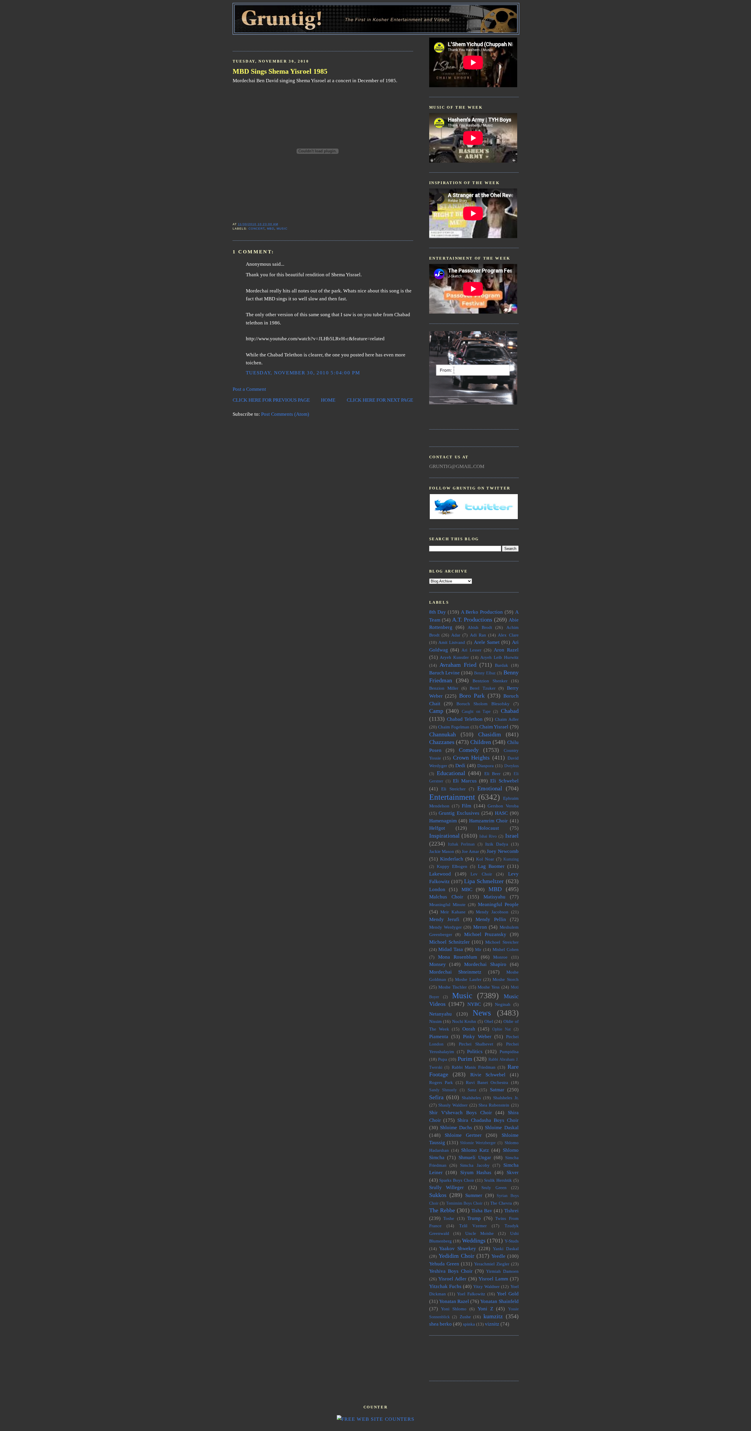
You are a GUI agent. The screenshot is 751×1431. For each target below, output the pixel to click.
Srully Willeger (446, 1187)
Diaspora (485, 765)
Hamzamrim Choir (488, 821)
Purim (465, 1058)
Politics (475, 1051)
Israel (512, 835)
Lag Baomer (491, 866)
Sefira (436, 1097)
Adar (455, 634)
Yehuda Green (444, 1264)
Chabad (510, 711)
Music (282, 228)
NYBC (474, 1004)
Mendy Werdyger (445, 927)
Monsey (437, 964)
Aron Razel (506, 650)
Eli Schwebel (504, 781)
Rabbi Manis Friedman (473, 1067)
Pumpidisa (509, 1051)
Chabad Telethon (465, 719)
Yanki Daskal (506, 1248)
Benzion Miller (444, 688)
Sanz (472, 1089)
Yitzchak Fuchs (445, 1286)
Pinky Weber (477, 1036)
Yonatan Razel (454, 1301)
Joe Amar (470, 851)
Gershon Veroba (503, 805)
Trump (474, 1218)
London (437, 889)
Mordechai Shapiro (485, 964)
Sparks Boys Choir (456, 1180)
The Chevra (501, 1203)
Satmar (497, 1089)
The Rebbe (442, 1210)
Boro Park (472, 695)
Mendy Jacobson (492, 911)
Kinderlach (451, 859)
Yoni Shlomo (453, 1308)
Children (480, 742)
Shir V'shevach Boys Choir (460, 1112)
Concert (256, 228)
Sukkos (437, 1195)
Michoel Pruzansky (485, 934)
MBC (466, 889)
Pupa (442, 1059)
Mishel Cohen (506, 949)
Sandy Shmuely (443, 1090)
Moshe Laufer (468, 979)
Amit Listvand (451, 642)
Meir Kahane (453, 911)
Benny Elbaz (484, 673)
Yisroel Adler (452, 1279)
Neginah (502, 1004)
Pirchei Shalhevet (476, 1043)
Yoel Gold (508, 1294)
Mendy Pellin (491, 919)
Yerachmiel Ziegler (491, 1263)
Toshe (448, 1218)
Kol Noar (485, 858)
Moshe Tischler (452, 986)
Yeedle (498, 1256)
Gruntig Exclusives (459, 813)
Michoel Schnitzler (449, 942)
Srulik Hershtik (498, 1180)
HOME (328, 400)
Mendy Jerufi (444, 919)
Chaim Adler (507, 719)
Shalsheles (471, 1097)
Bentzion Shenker (490, 680)
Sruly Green (494, 1187)
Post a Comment (249, 389)
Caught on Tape (476, 711)
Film (466, 806)
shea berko (440, 1324)
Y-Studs (512, 1240)
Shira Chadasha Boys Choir (487, 1120)
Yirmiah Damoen (502, 1271)
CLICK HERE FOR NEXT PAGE (380, 400)
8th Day (437, 612)
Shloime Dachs (456, 1127)
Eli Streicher (453, 788)
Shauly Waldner (453, 1104)
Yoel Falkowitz (471, 1293)
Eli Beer (492, 773)
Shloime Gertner (463, 1135)
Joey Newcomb (502, 851)
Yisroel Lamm (493, 1279)
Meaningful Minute (447, 904)
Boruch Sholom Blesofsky (483, 703)
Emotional (489, 788)
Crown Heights (471, 757)
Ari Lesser (471, 649)
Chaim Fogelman (453, 726)
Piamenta (438, 1036)
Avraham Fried (457, 664)
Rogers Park (441, 1082)
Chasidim (489, 734)
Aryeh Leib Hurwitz (499, 657)
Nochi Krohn (464, 1021)
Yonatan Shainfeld (499, 1301)
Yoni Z (485, 1309)
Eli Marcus (465, 781)
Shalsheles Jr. (506, 1097)
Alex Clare (508, 634)
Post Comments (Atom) (285, 414)
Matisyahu (494, 897)
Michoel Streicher (501, 942)
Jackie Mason (441, 851)
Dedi (460, 765)
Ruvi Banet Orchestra (487, 1082)
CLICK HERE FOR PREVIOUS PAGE (271, 400)
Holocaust (488, 828)
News (482, 1013)
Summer (473, 1195)
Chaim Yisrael (493, 727)
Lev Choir (481, 873)
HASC (501, 813)
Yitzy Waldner (486, 1286)
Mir (478, 949)
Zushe (465, 1316)
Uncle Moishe (479, 1233)
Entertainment (452, 797)
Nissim (435, 1021)
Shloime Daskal (501, 1127)
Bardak (501, 665)
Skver (513, 1172)
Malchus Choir (446, 897)
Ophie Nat (501, 1029)
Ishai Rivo (488, 836)
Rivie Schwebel (488, 1075)
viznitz (492, 1324)
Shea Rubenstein (493, 1104)
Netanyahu (440, 1014)
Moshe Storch (505, 979)
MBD (270, 228)
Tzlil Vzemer (473, 1225)
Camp (436, 711)
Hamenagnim (443, 821)
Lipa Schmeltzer (484, 881)
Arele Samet (487, 642)
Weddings (474, 1240)
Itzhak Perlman (461, 844)
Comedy (469, 750)
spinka (469, 1323)
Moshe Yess (489, 986)
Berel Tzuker (482, 688)
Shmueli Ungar (475, 1157)
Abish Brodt (480, 627)
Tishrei (511, 1210)
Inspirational (444, 835)
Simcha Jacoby (474, 1165)
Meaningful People (498, 904)
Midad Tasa (450, 949)
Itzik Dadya (496, 843)
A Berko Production (482, 612)
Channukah (442, 734)
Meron (480, 927)
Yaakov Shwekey (457, 1248)
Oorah (468, 1029)
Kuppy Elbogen (452, 866)
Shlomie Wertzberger (478, 1143)
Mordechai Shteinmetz (455, 972)
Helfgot (437, 828)
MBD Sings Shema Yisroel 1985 (280, 71)
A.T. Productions (472, 619)
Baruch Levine (444, 673)
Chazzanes (441, 742)
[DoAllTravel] (473, 403)
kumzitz (493, 1316)
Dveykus (511, 766)
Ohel (488, 1021)
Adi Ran (478, 634)
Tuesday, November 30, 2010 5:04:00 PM (303, 373)
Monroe (500, 956)
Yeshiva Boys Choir (451, 1271)
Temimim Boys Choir (464, 1203)
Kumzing (511, 859)
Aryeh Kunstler (454, 657)
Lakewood (440, 874)
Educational (451, 773)
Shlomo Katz (475, 1150)
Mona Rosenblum (457, 957)
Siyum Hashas (476, 1172)
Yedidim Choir (456, 1255)
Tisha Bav (481, 1210)
